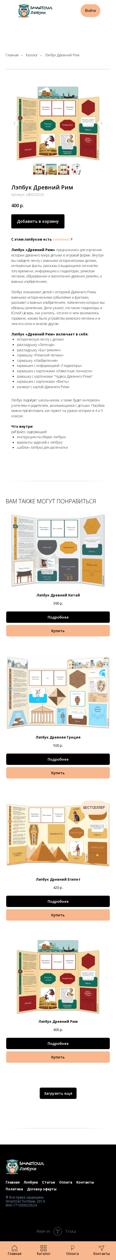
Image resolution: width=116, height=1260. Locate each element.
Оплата (65, 1182)
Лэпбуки (31, 1182)
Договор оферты (42, 1189)
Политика (14, 1189)
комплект (62, 239)
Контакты (85, 1182)
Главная (12, 55)
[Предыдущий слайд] (14, 123)
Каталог (32, 55)
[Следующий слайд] (101, 123)
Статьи (48, 1182)
